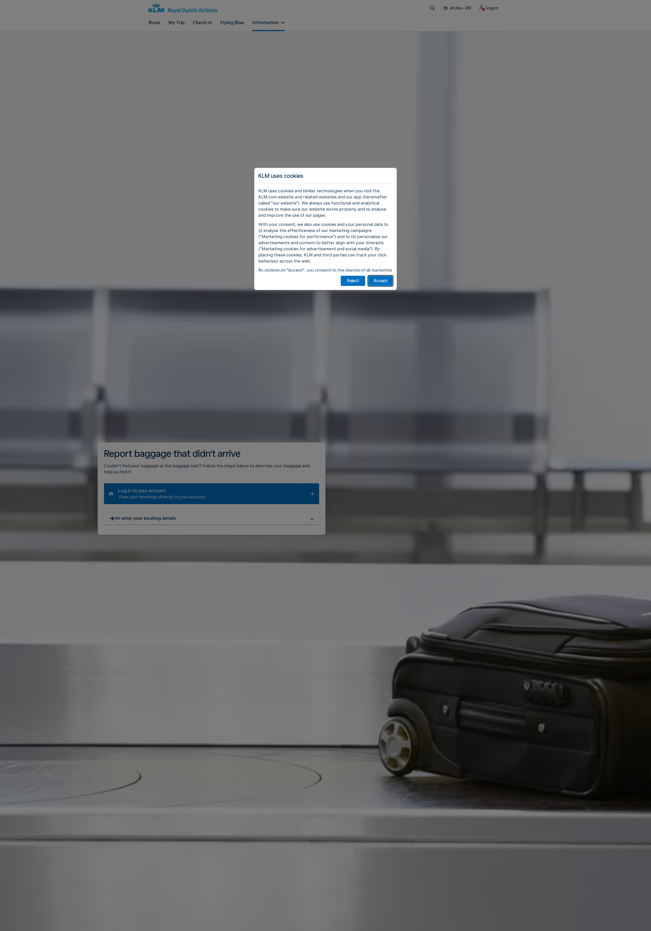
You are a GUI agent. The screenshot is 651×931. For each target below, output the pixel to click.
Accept (381, 280)
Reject (353, 280)
